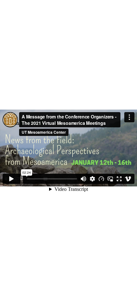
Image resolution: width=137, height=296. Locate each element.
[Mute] (83, 179)
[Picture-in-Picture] (110, 179)
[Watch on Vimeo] (128, 179)
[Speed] (101, 179)
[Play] (11, 179)
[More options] (129, 117)
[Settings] (92, 179)
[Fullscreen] (119, 179)
